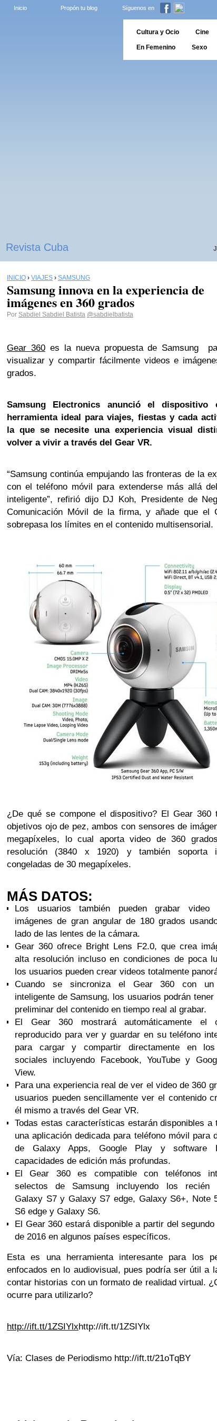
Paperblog (58, 39)
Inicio (20, 8)
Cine (202, 32)
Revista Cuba (37, 247)
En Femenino (155, 47)
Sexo (199, 47)
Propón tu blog (79, 8)
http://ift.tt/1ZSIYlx (42, 1327)
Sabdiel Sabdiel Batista (51, 314)
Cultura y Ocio (157, 32)
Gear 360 (26, 348)
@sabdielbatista (110, 314)
